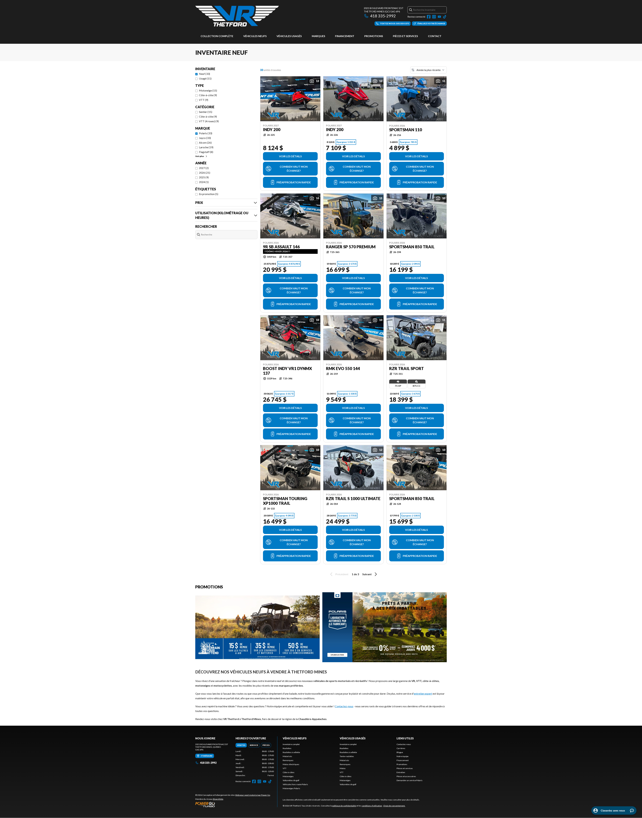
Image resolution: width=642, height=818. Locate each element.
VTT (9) (203, 99)
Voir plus (199, 156)
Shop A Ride (218, 799)
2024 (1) (204, 182)
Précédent (341, 574)
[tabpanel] (255, 763)
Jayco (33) (205, 137)
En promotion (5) (208, 194)
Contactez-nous (344, 706)
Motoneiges (288, 776)
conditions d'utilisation (372, 805)
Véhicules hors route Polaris (295, 784)
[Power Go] (233, 804)
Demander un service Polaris (409, 780)
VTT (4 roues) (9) (209, 121)
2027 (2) (204, 167)
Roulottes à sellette (291, 752)
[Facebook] (429, 17)
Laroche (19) (206, 147)
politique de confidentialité (344, 805)
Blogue (400, 752)
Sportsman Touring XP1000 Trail (285, 501)
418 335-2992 (383, 15)
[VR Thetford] (237, 16)
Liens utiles (405, 738)
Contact (434, 36)
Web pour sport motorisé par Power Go (252, 795)
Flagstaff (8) (206, 151)
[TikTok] (445, 17)
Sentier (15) (205, 111)
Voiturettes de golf (291, 780)
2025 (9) (204, 177)
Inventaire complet (291, 744)
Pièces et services (405, 36)
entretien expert (423, 693)
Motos (343, 768)
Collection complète (217, 36)
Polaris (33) (205, 133)
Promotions (373, 36)
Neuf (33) (204, 73)
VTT (284, 768)
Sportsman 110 (405, 129)
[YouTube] (439, 17)
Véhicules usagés (289, 36)
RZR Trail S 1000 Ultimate (353, 498)
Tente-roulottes (347, 756)
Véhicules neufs (255, 36)
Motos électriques (291, 764)
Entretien (401, 772)
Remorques (288, 760)
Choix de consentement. (394, 805)
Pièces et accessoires (406, 776)
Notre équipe (402, 756)
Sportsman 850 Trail (412, 246)
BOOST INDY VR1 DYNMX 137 (287, 371)
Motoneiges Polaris (291, 788)
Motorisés (287, 756)
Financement (344, 36)
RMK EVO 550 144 (343, 368)
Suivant (367, 574)
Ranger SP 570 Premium (351, 246)
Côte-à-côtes (288, 772)
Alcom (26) (205, 142)
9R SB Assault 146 (281, 246)
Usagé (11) (205, 78)
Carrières (401, 748)
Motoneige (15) (208, 90)
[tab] (241, 745)
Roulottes (287, 748)
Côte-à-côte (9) (208, 95)
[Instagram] (434, 17)
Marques (318, 36)
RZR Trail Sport (406, 368)
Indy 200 (271, 129)
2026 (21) (204, 172)
